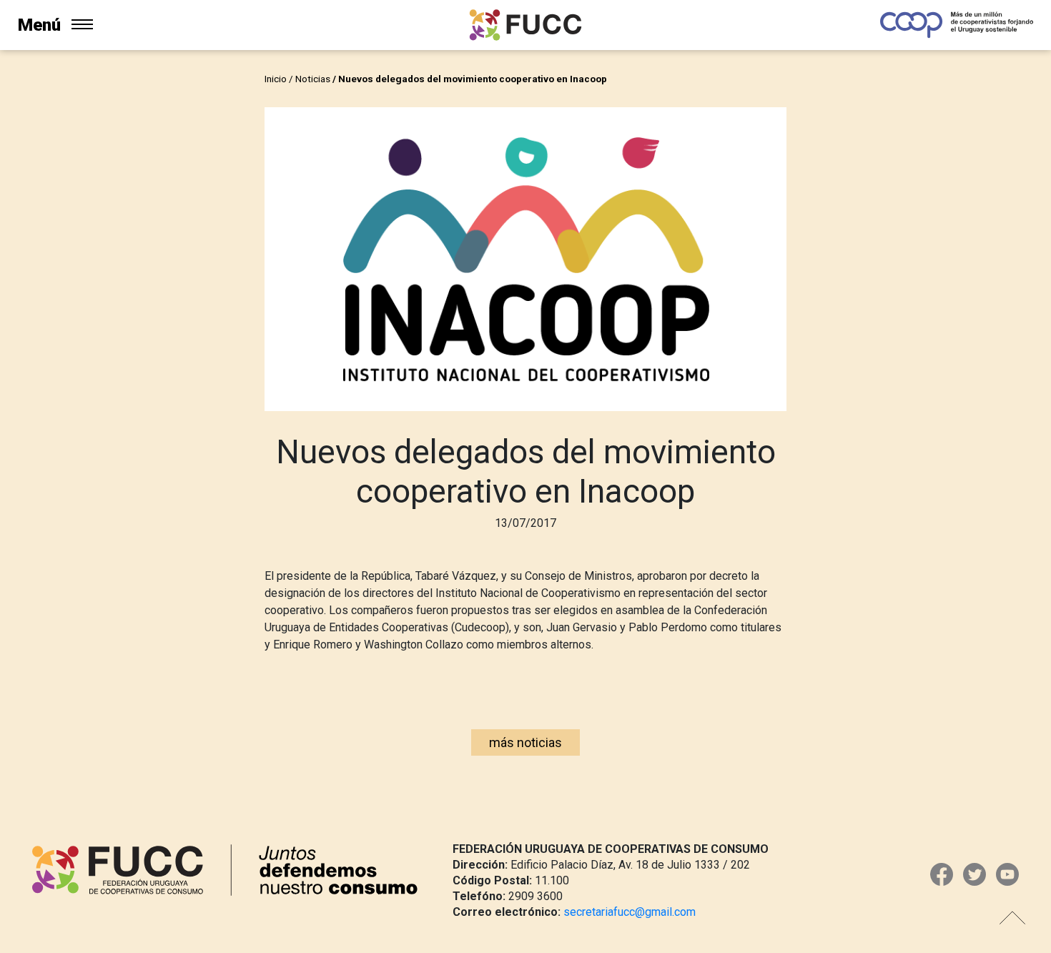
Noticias (312, 78)
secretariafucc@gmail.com (629, 912)
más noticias (525, 742)
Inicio (276, 78)
